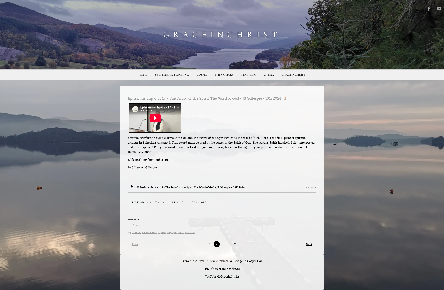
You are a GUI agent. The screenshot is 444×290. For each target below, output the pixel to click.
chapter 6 (190, 232)
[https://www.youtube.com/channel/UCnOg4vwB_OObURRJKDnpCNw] (439, 9)
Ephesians (135, 232)
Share (140, 226)
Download (199, 202)
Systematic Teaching (172, 74)
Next (309, 244)
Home (143, 74)
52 (234, 244)
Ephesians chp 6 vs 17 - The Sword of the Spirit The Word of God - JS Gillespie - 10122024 (204, 98)
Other (269, 74)
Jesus (181, 232)
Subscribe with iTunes (147, 202)
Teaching (248, 74)
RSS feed (178, 202)
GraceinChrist (293, 74)
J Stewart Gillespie (151, 232)
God (163, 232)
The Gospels (224, 74)
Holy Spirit (172, 232)
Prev (135, 244)
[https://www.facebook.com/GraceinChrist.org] (429, 9)
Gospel (202, 74)
